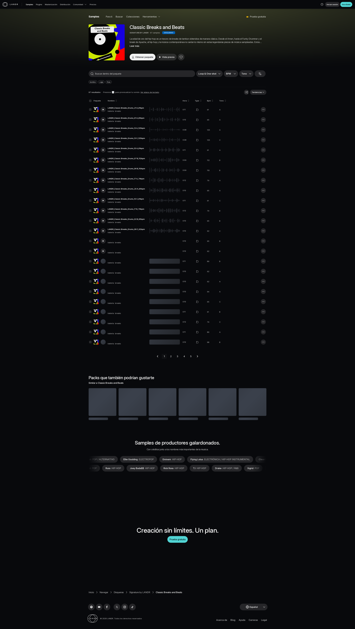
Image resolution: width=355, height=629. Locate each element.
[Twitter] (117, 610)
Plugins (39, 4)
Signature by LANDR (139, 596)
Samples (29, 4)
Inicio (91, 596)
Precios (93, 4)
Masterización (51, 4)
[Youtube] (99, 610)
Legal (264, 623)
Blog (232, 623)
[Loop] (197, 109)
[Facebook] (107, 610)
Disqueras (119, 596)
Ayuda (242, 623)
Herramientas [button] (150, 16)
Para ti (109, 16)
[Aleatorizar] (246, 92)
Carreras (253, 623)
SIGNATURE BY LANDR (139, 33)
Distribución (65, 4)
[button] (322, 4)
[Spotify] (91, 610)
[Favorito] (181, 57)
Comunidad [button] (78, 4)
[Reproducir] (106, 42)
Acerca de (221, 623)
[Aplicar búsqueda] (92, 74)
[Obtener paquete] (110, 402)
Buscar (119, 16)
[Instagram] (124, 610)
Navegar (104, 596)
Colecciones (132, 16)
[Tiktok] (132, 610)
